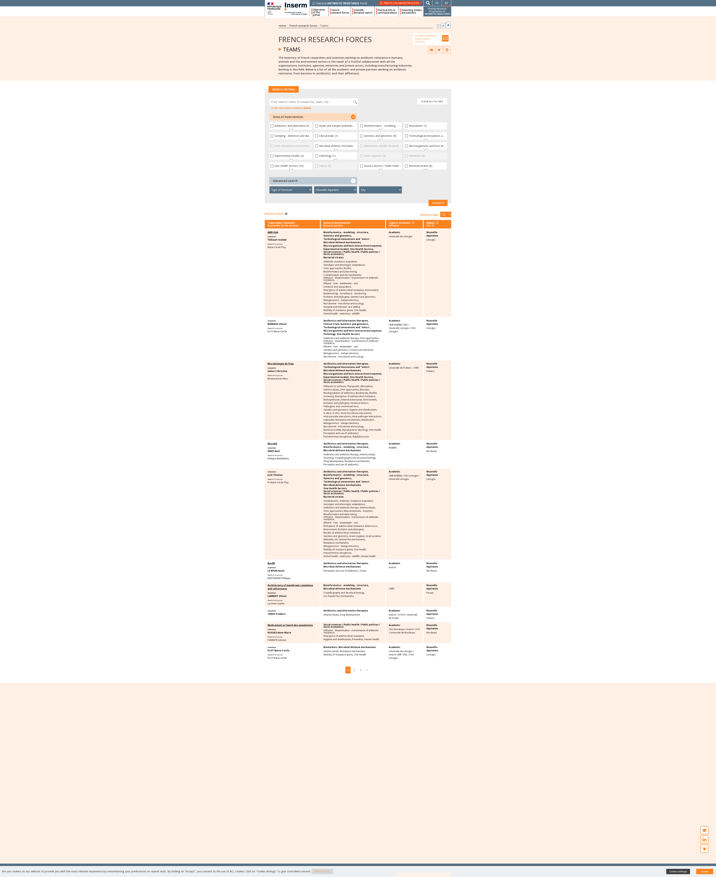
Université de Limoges (400, 236)
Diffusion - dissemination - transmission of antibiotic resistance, (351, 279)
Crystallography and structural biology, (355, 458)
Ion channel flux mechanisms (339, 596)
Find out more (322, 871)
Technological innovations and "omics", (347, 239)
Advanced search (285, 181)
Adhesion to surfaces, (335, 386)
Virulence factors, (360, 403)
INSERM (392, 447)
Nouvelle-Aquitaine (432, 234)
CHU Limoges (411, 475)
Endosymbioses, (332, 400)
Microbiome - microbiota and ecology (344, 357)
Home (282, 25)
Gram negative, (357, 536)
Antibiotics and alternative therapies (346, 611)
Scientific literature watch (363, 11)
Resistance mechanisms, (348, 420)
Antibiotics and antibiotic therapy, (341, 338)
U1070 (401, 614)
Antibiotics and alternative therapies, (346, 321)
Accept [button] (705, 871)
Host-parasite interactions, (338, 416)
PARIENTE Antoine (277, 640)
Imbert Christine (277, 371)
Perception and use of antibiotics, (341, 433)
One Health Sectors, (362, 249)
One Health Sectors (348, 334)
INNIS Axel (274, 451)
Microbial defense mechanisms (342, 450)
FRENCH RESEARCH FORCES (325, 39)
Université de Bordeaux (402, 632)
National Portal (341, 3)
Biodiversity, (362, 393)
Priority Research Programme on (437, 11)
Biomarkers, (331, 647)
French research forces (340, 11)
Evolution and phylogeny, (337, 297)
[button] (313, 117)
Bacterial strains (334, 257)
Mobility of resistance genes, (339, 310)
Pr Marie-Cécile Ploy (278, 482)
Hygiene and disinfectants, (363, 410)
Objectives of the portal (319, 11)
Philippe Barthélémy (278, 458)
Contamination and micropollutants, (343, 275)
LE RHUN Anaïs (276, 570)
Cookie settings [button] (678, 871)
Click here (420, 41)
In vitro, (336, 413)
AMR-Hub (273, 232)
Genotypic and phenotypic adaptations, (344, 265)
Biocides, (365, 390)
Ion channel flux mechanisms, (350, 539)
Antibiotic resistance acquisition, (341, 262)
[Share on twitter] (439, 50)
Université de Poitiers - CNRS (404, 367)
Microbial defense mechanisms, (342, 242)
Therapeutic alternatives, (360, 386)
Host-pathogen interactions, (367, 416)
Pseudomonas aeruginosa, (338, 437)
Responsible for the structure (283, 225)
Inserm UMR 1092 (398, 654)
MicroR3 (272, 443)
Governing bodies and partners (411, 11)
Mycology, (363, 430)
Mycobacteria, (349, 430)
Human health (368, 556)
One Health (360, 655)
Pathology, (330, 334)
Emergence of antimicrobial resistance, (344, 290)
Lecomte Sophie (276, 603)
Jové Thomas (275, 475)
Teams (291, 49)
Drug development (350, 615)
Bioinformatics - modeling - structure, (346, 232)
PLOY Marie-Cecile (278, 650)
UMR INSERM (395, 475)
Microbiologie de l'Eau (281, 363)
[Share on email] (431, 50)
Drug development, (334, 461)
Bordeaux (431, 451)
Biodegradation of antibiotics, (339, 393)
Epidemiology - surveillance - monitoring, (345, 293)
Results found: (274, 213)
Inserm (392, 567)
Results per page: (429, 214)
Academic (394, 232)
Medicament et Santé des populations (290, 625)
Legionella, (329, 420)
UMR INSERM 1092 (398, 324)
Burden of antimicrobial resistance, (342, 533)
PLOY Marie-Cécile (277, 331)
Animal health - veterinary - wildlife (342, 314)
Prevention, (358, 639)
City (428, 225)
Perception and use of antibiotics (341, 464)
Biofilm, (348, 268)
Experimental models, (336, 249)
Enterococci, (371, 526)
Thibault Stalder (277, 239)
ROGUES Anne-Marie (279, 632)
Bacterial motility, (333, 430)
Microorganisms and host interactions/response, (353, 246)
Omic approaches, (333, 268)
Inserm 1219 (413, 629)
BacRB (271, 563)
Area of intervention (288, 117)
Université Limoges (399, 328)
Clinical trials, (332, 324)
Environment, (372, 290)
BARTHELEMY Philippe (279, 578)
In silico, (328, 413)
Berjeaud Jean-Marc (278, 378)
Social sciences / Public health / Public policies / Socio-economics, (352, 253)
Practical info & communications (387, 11)
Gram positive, (373, 536)
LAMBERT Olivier (277, 596)
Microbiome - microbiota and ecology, (344, 303)
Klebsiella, (329, 539)
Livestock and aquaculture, (338, 287)
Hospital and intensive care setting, (342, 307)
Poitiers (430, 371)
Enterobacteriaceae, (352, 400)
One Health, (360, 310)
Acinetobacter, (331, 501)
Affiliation (394, 225)
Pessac (430, 592)
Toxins (362, 571)
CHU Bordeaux (397, 629)
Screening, (329, 396)
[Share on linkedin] (447, 50)
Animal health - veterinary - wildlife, (342, 556)
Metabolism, (368, 420)
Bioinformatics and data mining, (340, 272)
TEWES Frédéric (277, 614)
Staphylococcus (360, 437)
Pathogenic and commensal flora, (341, 406)
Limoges (430, 239)
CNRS (391, 588)
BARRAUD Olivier (277, 324)
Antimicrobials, (331, 390)
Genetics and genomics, (338, 236)
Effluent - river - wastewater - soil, (341, 283)
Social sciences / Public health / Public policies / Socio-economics (352, 381)
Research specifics (333, 225)
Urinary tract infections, (361, 350)
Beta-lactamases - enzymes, (358, 511)
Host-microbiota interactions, (356, 413)
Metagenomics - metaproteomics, (341, 300)
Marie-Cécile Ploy (277, 247)
